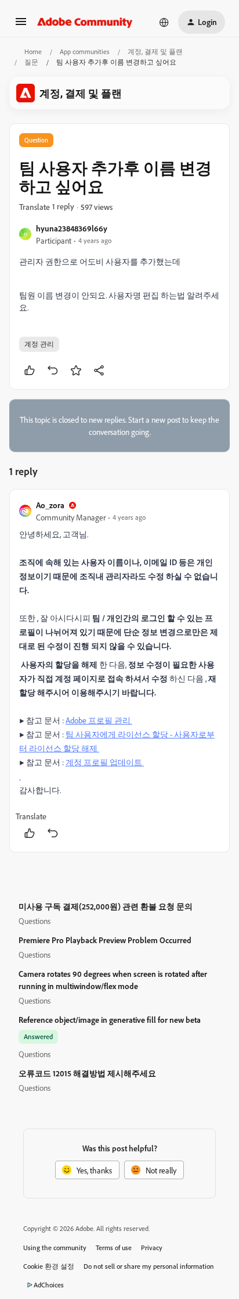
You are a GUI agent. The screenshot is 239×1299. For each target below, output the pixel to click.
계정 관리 (39, 344)
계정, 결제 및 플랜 (155, 51)
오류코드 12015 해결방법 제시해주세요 (87, 1073)
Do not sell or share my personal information (149, 1266)
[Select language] (164, 22)
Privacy (151, 1247)
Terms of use (114, 1247)
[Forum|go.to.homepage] (85, 22)
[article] (119, 671)
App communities (85, 51)
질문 (31, 62)
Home (33, 51)
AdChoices (49, 1284)
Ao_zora (50, 505)
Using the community (54, 1247)
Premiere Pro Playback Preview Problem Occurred (105, 940)
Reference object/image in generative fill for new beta (110, 1020)
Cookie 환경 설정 (48, 1266)
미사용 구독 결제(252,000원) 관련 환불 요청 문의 (106, 906)
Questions (34, 921)
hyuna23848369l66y (71, 228)
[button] (21, 25)
